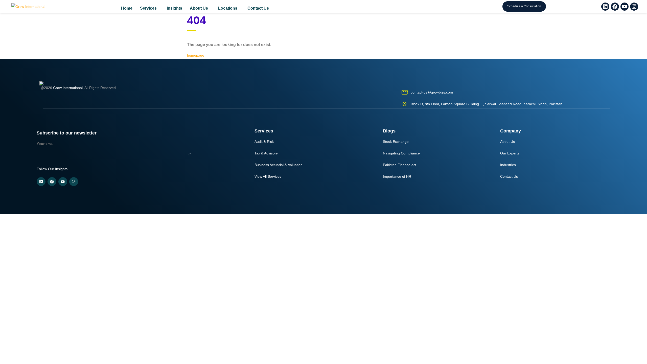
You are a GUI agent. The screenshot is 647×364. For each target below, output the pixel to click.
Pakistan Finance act (399, 165)
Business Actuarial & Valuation (279, 165)
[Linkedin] (605, 7)
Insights (174, 8)
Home (126, 8)
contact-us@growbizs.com (432, 92)
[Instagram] (634, 7)
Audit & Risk (264, 142)
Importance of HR (397, 176)
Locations (227, 8)
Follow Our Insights (52, 169)
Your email (46, 144)
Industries (508, 165)
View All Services (268, 176)
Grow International (68, 88)
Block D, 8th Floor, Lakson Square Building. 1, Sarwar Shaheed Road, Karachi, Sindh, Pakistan (486, 104)
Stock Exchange (396, 142)
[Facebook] (615, 7)
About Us (199, 8)
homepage (196, 55)
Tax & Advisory (266, 153)
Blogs (389, 130)
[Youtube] (624, 7)
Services (148, 8)
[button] (149, 8)
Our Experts (509, 153)
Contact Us (258, 8)
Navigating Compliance (401, 153)
